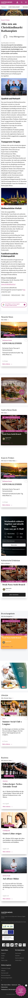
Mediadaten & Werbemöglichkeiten (10, 989)
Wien (23, 295)
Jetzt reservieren (13, 594)
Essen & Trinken (9, 335)
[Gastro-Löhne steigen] (14, 820)
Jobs (20, 537)
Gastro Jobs (4, 960)
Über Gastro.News (6, 984)
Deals (21, 533)
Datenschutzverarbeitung (18, 549)
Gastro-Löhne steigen (12, 833)
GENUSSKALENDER (12, 343)
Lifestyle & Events (10, 713)
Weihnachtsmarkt (16, 295)
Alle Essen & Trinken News (8, 460)
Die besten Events (7, 340)
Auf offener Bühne (11, 879)
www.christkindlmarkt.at (8, 284)
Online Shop (18, 960)
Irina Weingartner (17, 36)
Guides (3, 955)
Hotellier (17, 955)
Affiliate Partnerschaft (4, 972)
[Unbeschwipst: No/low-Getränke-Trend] (14, 770)
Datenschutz (4, 987)
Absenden (14, 545)
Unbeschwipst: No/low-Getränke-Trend (13, 785)
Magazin (3, 953)
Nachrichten (11, 533)
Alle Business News (6, 760)
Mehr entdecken (5, 563)
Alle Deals (4, 413)
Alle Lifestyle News (6, 698)
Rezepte (9, 537)
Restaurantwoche (5, 975)
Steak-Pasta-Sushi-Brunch (11, 434)
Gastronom (18, 953)
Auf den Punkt (9, 870)
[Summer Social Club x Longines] (14, 708)
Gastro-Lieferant (19, 958)
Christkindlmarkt (14, 7)
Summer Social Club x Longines (12, 723)
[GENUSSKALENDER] (14, 330)
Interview (5, 781)
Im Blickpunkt (9, 776)
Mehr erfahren (6, 364)
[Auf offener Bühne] (14, 865)
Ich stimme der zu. (15, 549)
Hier (24, 290)
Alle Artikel (4, 319)
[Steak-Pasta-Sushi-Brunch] (14, 423)
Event (3, 718)
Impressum (14, 984)
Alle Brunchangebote (7, 616)
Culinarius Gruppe (5, 968)
